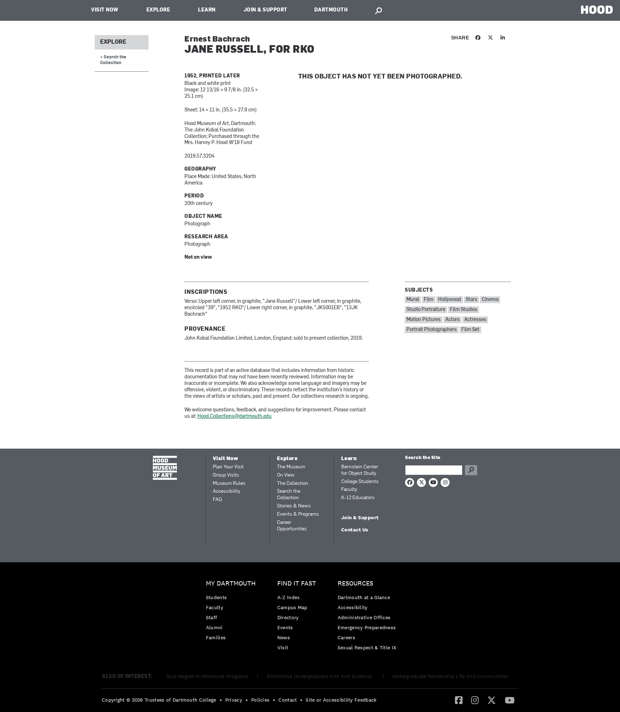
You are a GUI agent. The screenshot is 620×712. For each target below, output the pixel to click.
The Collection (292, 483)
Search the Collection (288, 495)
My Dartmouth (231, 583)
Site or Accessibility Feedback (341, 700)
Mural (413, 299)
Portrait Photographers (432, 330)
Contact (287, 700)
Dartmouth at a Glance (364, 597)
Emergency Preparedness (367, 627)
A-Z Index (288, 597)
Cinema (490, 299)
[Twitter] (491, 700)
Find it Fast (296, 583)
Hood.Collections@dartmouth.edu (234, 416)
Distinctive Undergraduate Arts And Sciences (320, 676)
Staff (211, 617)
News (283, 637)
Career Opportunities (292, 526)
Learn (207, 10)
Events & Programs (298, 514)
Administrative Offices (364, 617)
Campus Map (292, 607)
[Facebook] (458, 700)
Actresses (475, 319)
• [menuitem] (221, 700)
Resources (355, 583)
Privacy (233, 700)
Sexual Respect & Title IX (367, 647)
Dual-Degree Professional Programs (207, 676)
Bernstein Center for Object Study (359, 470)
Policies (260, 700)
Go (471, 470)
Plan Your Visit (228, 467)
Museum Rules (229, 483)
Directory (288, 617)
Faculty (349, 489)
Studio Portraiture (426, 309)
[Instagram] (475, 700)
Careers (346, 637)
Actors (452, 319)
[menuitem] (232, 612)
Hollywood (449, 299)
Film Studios (463, 309)
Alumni (214, 627)
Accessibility (226, 491)
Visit (282, 647)
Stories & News (294, 506)
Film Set (470, 330)
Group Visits (226, 475)
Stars (471, 299)
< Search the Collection (113, 60)
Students (216, 597)
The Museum (291, 467)
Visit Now (104, 10)
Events (285, 627)
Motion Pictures (424, 319)
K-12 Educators (358, 498)
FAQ (217, 499)
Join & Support (265, 10)
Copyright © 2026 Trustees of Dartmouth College (159, 700)
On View (286, 475)
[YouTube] (510, 700)
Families (216, 637)
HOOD (597, 9)
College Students (360, 481)
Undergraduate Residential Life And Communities (451, 676)
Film (428, 299)
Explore (158, 10)
